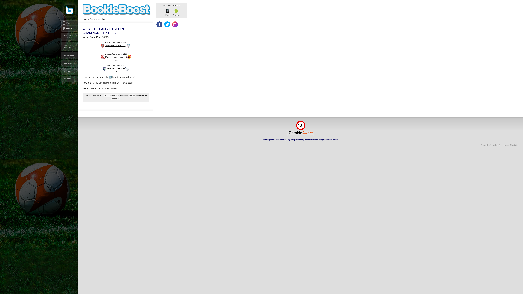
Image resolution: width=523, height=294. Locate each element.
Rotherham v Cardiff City (115, 46)
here (114, 77)
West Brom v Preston (116, 68)
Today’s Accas (67, 37)
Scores (67, 71)
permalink (115, 99)
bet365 (132, 95)
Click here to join (107, 83)
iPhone (68, 23)
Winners (67, 79)
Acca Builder (67, 46)
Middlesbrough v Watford (116, 57)
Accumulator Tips (112, 95)
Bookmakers (69, 55)
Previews (68, 63)
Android (69, 28)
